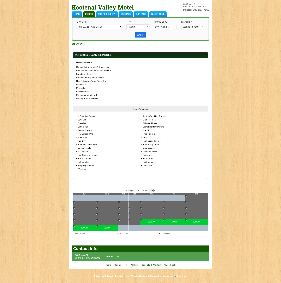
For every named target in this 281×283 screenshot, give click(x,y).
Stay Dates (82, 22)
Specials (126, 14)
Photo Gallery (107, 14)
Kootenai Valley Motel (103, 7)
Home (77, 14)
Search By (186, 22)
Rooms (89, 14)
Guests (130, 21)
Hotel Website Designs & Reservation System (147, 276)
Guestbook (158, 14)
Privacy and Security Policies (108, 276)
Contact (141, 14)
